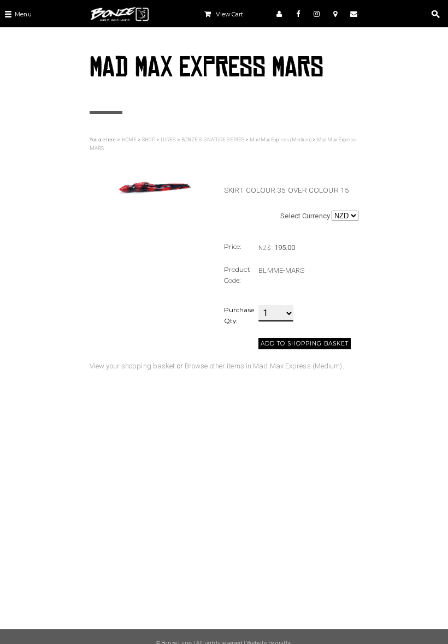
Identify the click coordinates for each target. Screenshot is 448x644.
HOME (129, 139)
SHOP (148, 139)
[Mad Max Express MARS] (152, 185)
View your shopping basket (132, 366)
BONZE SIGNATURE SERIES (212, 139)
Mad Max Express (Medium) (280, 139)
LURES (168, 139)
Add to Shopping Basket (305, 343)
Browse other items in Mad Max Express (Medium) (264, 366)
